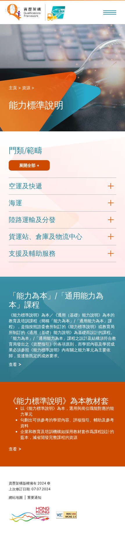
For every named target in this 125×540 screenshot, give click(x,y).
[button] (109, 12)
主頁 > (15, 87)
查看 (13, 364)
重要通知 (34, 497)
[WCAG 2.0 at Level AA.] (66, 514)
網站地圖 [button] (16, 497)
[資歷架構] (23, 12)
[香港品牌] (29, 515)
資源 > (28, 87)
